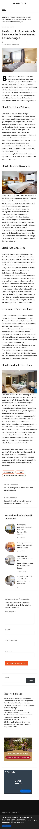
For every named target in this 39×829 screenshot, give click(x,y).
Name (8, 629)
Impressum (6, 813)
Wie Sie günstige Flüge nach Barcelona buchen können (18, 489)
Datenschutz (16, 813)
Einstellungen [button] (10, 821)
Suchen (6, 677)
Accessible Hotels (8, 27)
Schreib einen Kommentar (11, 44)
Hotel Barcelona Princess (15, 476)
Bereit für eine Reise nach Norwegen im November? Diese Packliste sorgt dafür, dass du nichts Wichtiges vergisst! (19, 700)
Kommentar (10, 612)
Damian (32, 42)
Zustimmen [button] (6, 826)
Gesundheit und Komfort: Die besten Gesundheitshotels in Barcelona (17, 502)
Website (8, 651)
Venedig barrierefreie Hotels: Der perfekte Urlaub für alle (25, 545)
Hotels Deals (19, 3)
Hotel (21, 472)
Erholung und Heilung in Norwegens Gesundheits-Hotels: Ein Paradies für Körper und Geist (17, 724)
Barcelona (9, 472)
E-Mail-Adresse (11, 640)
